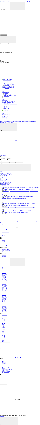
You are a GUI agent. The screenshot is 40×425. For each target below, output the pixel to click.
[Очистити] (17, 262)
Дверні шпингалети (7, 107)
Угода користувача (5, 372)
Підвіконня (4, 362)
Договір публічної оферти (8, 122)
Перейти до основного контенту (5, 0)
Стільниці (4, 119)
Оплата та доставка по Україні (15, 121)
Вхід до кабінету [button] (5, 366)
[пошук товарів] (17, 6)
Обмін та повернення (23, 121)
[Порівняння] (8, 39)
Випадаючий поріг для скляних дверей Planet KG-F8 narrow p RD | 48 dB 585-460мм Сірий (17, 189)
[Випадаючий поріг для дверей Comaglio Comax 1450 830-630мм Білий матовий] (21, 203)
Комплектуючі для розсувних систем (10, 104)
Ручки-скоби (6, 82)
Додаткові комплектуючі (8, 90)
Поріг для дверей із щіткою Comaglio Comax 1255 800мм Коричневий (13, 201)
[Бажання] (20, 48)
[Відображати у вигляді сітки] (8, 167)
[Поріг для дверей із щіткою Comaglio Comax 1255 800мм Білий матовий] (21, 196)
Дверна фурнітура (5, 116)
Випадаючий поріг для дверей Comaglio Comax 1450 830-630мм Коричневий (15, 212)
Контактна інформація (30, 121)
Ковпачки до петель (7, 94)
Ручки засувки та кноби (8, 83)
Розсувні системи (7, 103)
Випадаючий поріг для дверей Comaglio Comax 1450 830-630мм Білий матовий (15, 205)
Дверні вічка (6, 106)
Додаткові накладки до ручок (9, 85)
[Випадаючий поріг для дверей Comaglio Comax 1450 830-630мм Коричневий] (21, 210)
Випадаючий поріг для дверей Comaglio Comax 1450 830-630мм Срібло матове (15, 208)
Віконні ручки (4, 117)
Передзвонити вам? (4, 384)
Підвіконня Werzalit (3, 121)
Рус (3, 131)
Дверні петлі (6, 93)
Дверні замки (6, 88)
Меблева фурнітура (5, 118)
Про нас (8, 121)
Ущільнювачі (6, 108)
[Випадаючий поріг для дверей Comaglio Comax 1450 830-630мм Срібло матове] (21, 207)
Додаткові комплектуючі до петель (10, 95)
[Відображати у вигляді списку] (23, 167)
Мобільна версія (18, 357)
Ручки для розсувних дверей (9, 84)
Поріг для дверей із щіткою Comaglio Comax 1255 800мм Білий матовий (14, 198)
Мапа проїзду (2, 416)
